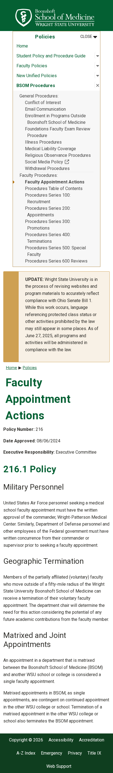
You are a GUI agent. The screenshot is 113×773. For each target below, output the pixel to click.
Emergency (51, 753)
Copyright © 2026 (26, 740)
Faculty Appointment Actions (54, 182)
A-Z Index (25, 753)
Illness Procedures (43, 142)
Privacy (75, 753)
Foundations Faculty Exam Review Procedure (57, 132)
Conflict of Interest (43, 102)
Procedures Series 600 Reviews (56, 261)
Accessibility (61, 740)
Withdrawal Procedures (47, 168)
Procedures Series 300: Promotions (47, 225)
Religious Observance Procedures (58, 155)
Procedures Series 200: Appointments (47, 211)
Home (22, 46)
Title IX (94, 753)
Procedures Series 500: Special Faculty (55, 251)
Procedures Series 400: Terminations (47, 238)
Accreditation (91, 740)
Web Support (58, 766)
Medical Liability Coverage (50, 148)
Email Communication (45, 109)
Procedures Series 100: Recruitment (47, 198)
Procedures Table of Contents (54, 188)
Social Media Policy (59, 161)
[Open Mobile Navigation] (106, 15)
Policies (30, 367)
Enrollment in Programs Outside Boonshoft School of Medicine (55, 119)
